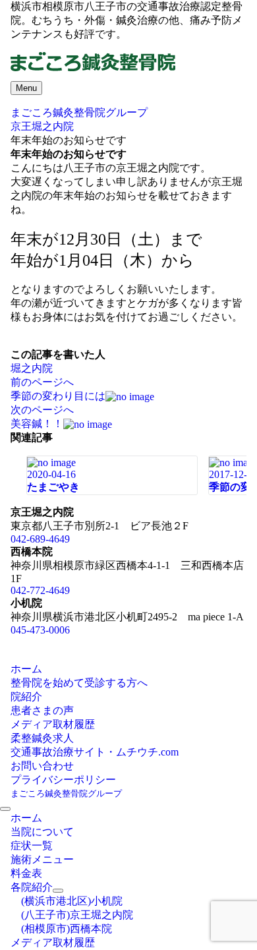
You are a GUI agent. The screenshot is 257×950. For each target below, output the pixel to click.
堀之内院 (32, 368)
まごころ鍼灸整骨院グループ (66, 793)
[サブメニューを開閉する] (58, 891)
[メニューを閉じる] (5, 809)
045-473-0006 (40, 630)
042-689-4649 (40, 539)
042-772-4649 (40, 590)
